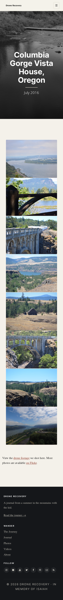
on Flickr (31, 463)
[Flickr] (13, 570)
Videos (7, 549)
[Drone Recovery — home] (14, 5)
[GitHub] (40, 570)
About (7, 554)
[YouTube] (20, 570)
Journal (8, 537)
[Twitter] (26, 570)
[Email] (47, 570)
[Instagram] (6, 570)
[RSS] (53, 570)
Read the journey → (15, 515)
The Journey (10, 531)
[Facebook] (33, 570)
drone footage (21, 458)
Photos (7, 543)
